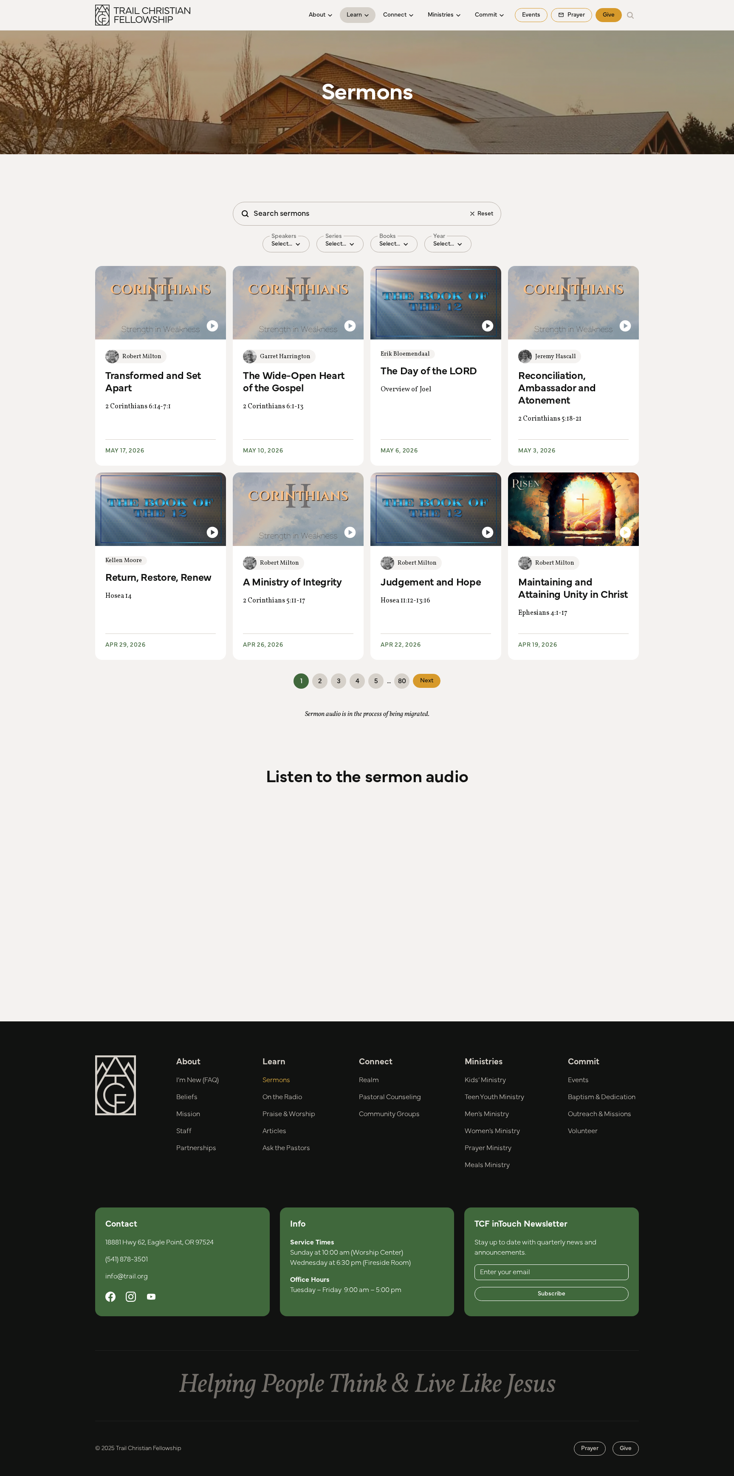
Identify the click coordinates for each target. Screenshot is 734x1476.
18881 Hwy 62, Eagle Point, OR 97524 (159, 1242)
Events (531, 15)
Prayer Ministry (488, 1148)
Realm (369, 1080)
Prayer (589, 1448)
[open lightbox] (160, 302)
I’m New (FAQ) (197, 1080)
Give (609, 15)
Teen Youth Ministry (494, 1097)
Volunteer (583, 1131)
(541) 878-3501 (126, 1259)
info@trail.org (126, 1276)
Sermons (276, 1080)
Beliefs (187, 1097)
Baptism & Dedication (601, 1097)
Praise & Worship (289, 1114)
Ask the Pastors (286, 1148)
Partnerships (196, 1148)
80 (402, 681)
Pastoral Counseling (390, 1097)
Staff (184, 1131)
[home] (142, 15)
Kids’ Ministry (485, 1080)
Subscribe (551, 1294)
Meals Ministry (487, 1165)
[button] (320, 15)
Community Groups (389, 1114)
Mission (188, 1114)
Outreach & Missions (599, 1114)
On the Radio (282, 1097)
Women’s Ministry (492, 1131)
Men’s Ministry (487, 1114)
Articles (274, 1131)
